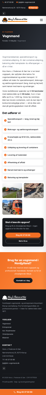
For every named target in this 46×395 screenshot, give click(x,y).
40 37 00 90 (9, 2)
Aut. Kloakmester (8, 331)
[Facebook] (4, 13)
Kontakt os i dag (23, 280)
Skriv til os (23, 241)
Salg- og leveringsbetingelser (24, 382)
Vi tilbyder (12, 41)
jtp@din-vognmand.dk (27, 2)
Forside (5, 41)
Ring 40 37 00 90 (23, 235)
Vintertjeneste (7, 334)
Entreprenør (7, 327)
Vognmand (6, 324)
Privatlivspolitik (7, 382)
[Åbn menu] (41, 20)
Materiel (5, 338)
